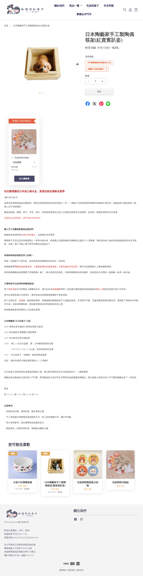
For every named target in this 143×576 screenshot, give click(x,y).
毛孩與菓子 (92, 5)
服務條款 (63, 570)
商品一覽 (74, 5)
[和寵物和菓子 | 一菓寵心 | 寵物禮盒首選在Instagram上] (81, 521)
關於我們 (59, 5)
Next (77, 64)
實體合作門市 (84, 14)
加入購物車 (24, 178)
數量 (87, 76)
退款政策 (80, 570)
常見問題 (109, 5)
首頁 (6, 25)
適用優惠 (89, 56)
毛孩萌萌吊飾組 (21, 157)
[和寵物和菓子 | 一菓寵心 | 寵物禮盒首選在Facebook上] (76, 521)
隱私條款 (71, 570)
